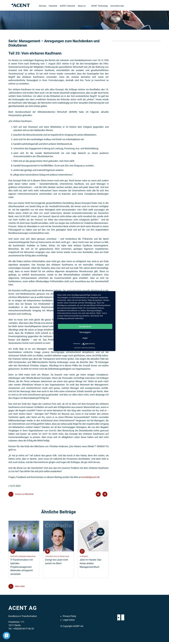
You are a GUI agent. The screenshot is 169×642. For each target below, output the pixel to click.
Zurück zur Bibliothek (22, 494)
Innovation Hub (117, 6)
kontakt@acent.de (91, 477)
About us (82, 6)
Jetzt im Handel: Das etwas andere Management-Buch (90, 563)
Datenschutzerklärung (88, 347)
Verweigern (85, 332)
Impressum (77, 347)
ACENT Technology (99, 6)
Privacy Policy (69, 616)
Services (42, 6)
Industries (53, 6)
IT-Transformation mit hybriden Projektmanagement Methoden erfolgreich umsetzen (21, 566)
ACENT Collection (67, 6)
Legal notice (69, 620)
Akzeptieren (85, 326)
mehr (85, 338)
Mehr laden (20, 586)
